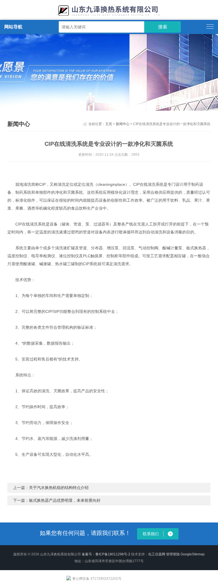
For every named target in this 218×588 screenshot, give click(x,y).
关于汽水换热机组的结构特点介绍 (59, 487)
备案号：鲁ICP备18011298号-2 (106, 554)
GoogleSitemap (193, 554)
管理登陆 (173, 554)
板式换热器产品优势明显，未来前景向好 (64, 500)
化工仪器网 (156, 554)
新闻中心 (122, 124)
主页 (108, 124)
